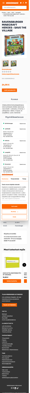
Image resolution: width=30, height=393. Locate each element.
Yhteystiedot (5, 338)
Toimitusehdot (6, 372)
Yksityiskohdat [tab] (15, 179)
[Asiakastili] (23, 3)
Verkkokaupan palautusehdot (10, 377)
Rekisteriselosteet (7, 359)
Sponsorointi (5, 347)
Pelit (13, 12)
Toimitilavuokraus (7, 346)
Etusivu (4, 12)
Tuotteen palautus (7, 356)
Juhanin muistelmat (7, 316)
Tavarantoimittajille (7, 344)
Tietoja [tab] (24, 179)
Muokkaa (13, 211)
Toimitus (4, 375)
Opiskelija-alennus (7, 330)
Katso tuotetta (12, 281)
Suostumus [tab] (5, 179)
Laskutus (4, 342)
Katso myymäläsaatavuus (10, 74)
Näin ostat (5, 370)
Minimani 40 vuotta (7, 328)
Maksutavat (5, 373)
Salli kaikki (14, 206)
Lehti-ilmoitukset (6, 326)
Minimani (4, 314)
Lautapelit (18, 12)
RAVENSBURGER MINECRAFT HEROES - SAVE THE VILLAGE (14, 15)
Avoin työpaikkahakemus (9, 320)
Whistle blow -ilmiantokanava (10, 349)
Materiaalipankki (6, 363)
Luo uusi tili (12, 240)
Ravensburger (7, 69)
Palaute (4, 340)
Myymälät (5, 318)
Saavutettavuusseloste (8, 361)
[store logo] (12, 3)
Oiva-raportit (5, 358)
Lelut (8, 12)
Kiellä (14, 217)
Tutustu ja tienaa (6, 332)
